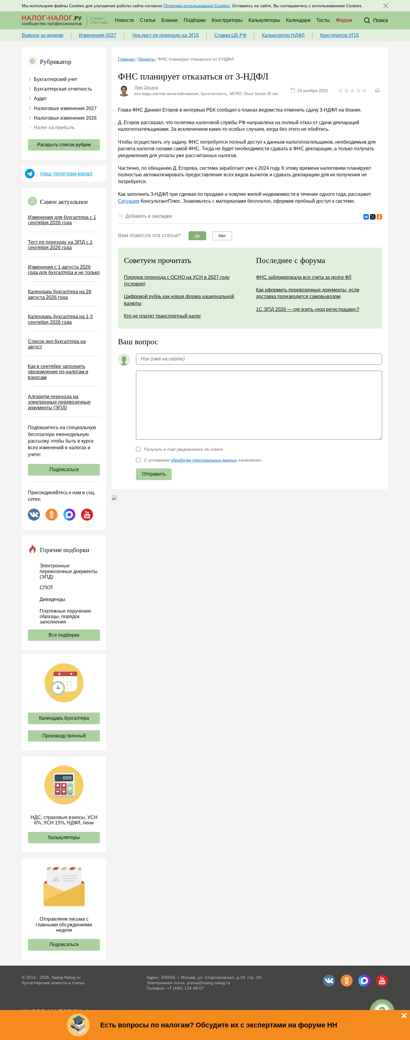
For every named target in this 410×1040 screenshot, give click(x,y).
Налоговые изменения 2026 (65, 118)
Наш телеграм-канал (66, 174)
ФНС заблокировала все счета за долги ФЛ (303, 277)
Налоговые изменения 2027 (65, 108)
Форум (344, 20)
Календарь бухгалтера (64, 718)
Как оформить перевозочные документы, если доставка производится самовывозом (307, 293)
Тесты (323, 20)
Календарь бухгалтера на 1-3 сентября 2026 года (60, 319)
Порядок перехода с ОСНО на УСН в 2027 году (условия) (177, 280)
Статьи (147, 20)
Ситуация (129, 201)
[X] (372, 217)
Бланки (169, 20)
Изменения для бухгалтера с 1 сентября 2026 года (62, 220)
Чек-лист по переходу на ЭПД (165, 35)
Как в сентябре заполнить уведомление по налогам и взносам (58, 372)
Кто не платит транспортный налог (162, 315)
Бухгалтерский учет (55, 79)
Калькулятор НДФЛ (283, 35)
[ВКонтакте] (366, 217)
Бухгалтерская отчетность (63, 88)
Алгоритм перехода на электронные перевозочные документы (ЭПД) (59, 402)
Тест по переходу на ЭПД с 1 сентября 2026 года (60, 245)
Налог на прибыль (54, 127)
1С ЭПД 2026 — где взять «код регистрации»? (307, 309)
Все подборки (64, 635)
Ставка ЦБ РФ (230, 35)
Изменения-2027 (97, 35)
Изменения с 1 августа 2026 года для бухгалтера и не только (64, 269)
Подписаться (64, 469)
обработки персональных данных (204, 460)
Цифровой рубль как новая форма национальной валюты (179, 300)
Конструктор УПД (339, 35)
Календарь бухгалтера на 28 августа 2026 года (59, 294)
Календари (298, 20)
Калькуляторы (264, 20)
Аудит (40, 98)
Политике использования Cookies (197, 5)
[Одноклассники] (379, 217)
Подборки (195, 20)
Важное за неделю (42, 35)
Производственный (64, 735)
